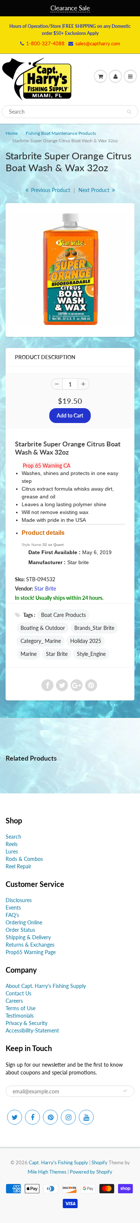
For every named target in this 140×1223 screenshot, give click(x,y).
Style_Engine (91, 654)
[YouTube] (86, 1117)
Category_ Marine (41, 641)
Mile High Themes (47, 1172)
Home (12, 133)
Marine (29, 654)
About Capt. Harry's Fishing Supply (46, 986)
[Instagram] (68, 1117)
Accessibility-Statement (32, 1030)
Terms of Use (20, 1008)
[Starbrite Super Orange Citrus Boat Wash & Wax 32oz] (70, 269)
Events (13, 907)
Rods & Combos (24, 859)
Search (13, 836)
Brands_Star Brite (94, 628)
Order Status (20, 930)
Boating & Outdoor (43, 628)
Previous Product (49, 190)
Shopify (99, 1162)
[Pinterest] (50, 1117)
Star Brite (45, 588)
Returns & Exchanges (30, 944)
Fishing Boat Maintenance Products (61, 133)
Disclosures (19, 900)
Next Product (94, 190)
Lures (12, 851)
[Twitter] (14, 1117)
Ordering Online (24, 922)
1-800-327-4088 (45, 43)
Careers (14, 1001)
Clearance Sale (70, 8)
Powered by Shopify (91, 1172)
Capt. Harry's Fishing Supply (58, 1162)
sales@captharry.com (97, 43)
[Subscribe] (125, 1091)
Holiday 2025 (85, 641)
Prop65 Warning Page (31, 952)
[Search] (129, 112)
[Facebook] (32, 1117)
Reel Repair (18, 866)
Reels (12, 844)
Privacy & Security (26, 1023)
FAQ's (12, 915)
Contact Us (18, 993)
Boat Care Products (63, 615)
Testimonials (20, 1015)
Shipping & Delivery (28, 937)
